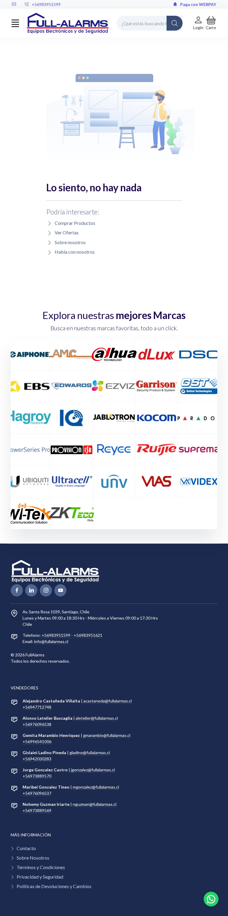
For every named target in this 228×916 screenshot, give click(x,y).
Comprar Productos (75, 223)
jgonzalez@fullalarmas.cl (93, 769)
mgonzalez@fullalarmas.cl (96, 786)
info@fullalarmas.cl (51, 641)
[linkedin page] (31, 590)
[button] (211, 23)
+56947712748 (37, 707)
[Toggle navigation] (15, 23)
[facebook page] (17, 590)
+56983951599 (46, 4)
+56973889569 (37, 810)
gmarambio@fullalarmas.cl (106, 735)
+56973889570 (37, 775)
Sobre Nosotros (33, 857)
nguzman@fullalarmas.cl (94, 804)
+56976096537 (37, 793)
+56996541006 (37, 741)
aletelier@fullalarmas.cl (97, 718)
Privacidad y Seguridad (40, 876)
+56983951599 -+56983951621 (72, 635)
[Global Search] (175, 23)
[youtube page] (60, 590)
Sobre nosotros (70, 242)
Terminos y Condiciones (41, 867)
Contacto (26, 848)
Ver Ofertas (67, 232)
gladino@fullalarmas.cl (89, 752)
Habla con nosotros (75, 252)
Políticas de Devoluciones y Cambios (54, 886)
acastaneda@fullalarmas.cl (107, 700)
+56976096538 (37, 724)
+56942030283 (37, 758)
